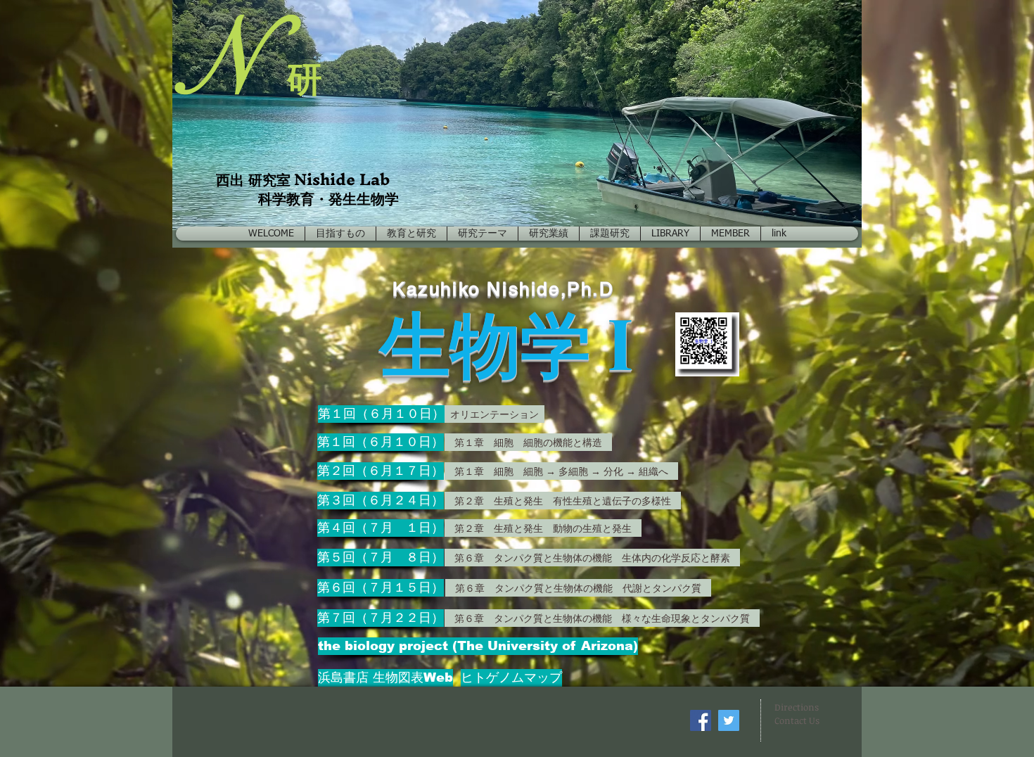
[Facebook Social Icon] (700, 720)
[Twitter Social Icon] (728, 720)
